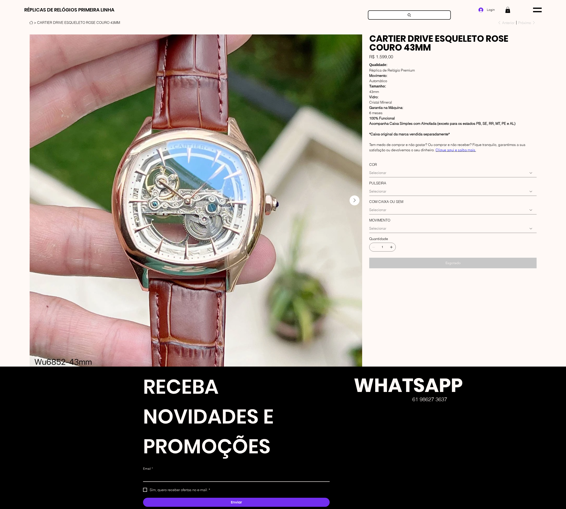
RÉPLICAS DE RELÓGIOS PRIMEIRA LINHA (69, 9)
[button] (507, 10)
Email (148, 469)
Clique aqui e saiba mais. (456, 150)
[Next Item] (354, 200)
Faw (347, 474)
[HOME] (31, 22)
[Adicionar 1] (391, 247)
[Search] (409, 15)
